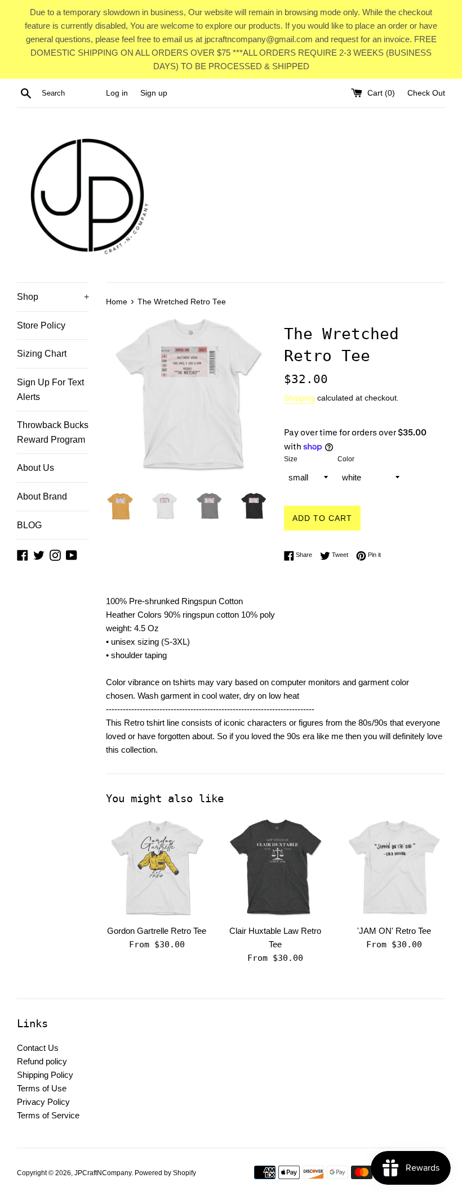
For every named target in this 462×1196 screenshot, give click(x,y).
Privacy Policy (43, 1102)
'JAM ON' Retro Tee (394, 931)
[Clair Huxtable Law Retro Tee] (276, 868)
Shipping (299, 397)
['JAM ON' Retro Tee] (394, 868)
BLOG (29, 525)
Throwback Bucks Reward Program (52, 432)
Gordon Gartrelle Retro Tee (156, 931)
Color (345, 459)
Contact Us (38, 1048)
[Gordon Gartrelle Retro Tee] (157, 868)
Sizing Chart (41, 353)
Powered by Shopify (165, 1173)
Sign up (153, 93)
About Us (35, 468)
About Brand (42, 496)
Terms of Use (41, 1088)
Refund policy (42, 1061)
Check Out (426, 93)
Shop (53, 297)
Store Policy (41, 325)
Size (290, 459)
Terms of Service (48, 1115)
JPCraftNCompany (102, 1173)
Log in (117, 93)
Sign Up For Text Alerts (50, 389)
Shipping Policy (45, 1075)
